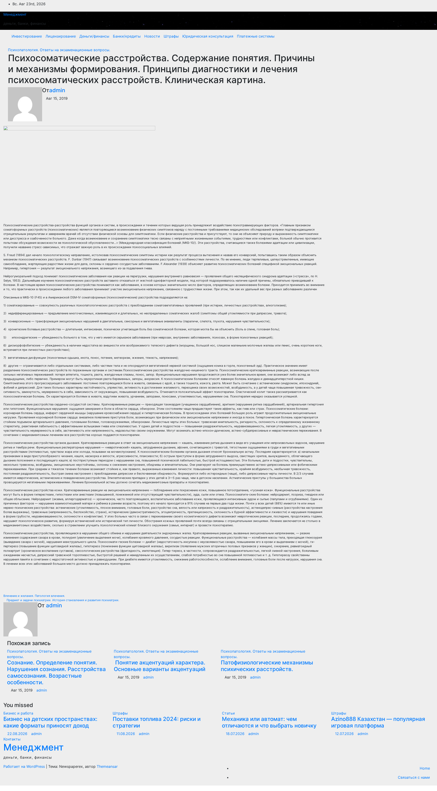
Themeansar (107, 766)
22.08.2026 (17, 733)
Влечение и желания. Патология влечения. (34, 596)
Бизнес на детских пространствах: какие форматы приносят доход (50, 722)
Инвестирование (27, 36)
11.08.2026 (126, 733)
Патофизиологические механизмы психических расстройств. (267, 665)
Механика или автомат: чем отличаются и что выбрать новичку (269, 722)
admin (57, 90)
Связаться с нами (414, 777)
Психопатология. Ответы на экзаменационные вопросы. (59, 50)
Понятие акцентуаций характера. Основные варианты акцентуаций (159, 665)
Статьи (228, 713)
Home (425, 768)
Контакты (11, 739)
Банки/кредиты (127, 36)
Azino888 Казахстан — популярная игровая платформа (378, 722)
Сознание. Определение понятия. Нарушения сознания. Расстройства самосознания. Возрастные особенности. (56, 672)
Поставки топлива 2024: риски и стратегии (157, 722)
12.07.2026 (345, 733)
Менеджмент (15, 14)
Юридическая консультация (207, 36)
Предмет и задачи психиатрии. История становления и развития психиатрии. (62, 600)
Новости (152, 36)
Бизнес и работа (18, 713)
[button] (420, 36)
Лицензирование (61, 36)
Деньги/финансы (94, 36)
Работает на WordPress (24, 766)
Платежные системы (255, 36)
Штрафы (171, 36)
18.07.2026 (236, 733)
